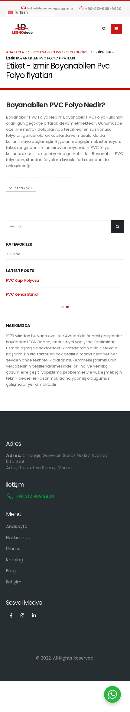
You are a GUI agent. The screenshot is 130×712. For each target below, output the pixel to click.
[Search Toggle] (104, 29)
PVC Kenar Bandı (22, 294)
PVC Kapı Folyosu (22, 280)
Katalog (14, 560)
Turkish (20, 12)
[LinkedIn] (34, 615)
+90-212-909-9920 (103, 8)
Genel (15, 254)
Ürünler (13, 549)
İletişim (13, 582)
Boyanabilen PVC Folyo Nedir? (55, 105)
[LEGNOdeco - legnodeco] (21, 29)
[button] (62, 307)
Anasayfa (17, 526)
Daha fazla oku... (21, 188)
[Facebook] (11, 615)
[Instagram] (23, 615)
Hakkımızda (18, 538)
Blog (11, 571)
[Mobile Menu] (116, 29)
